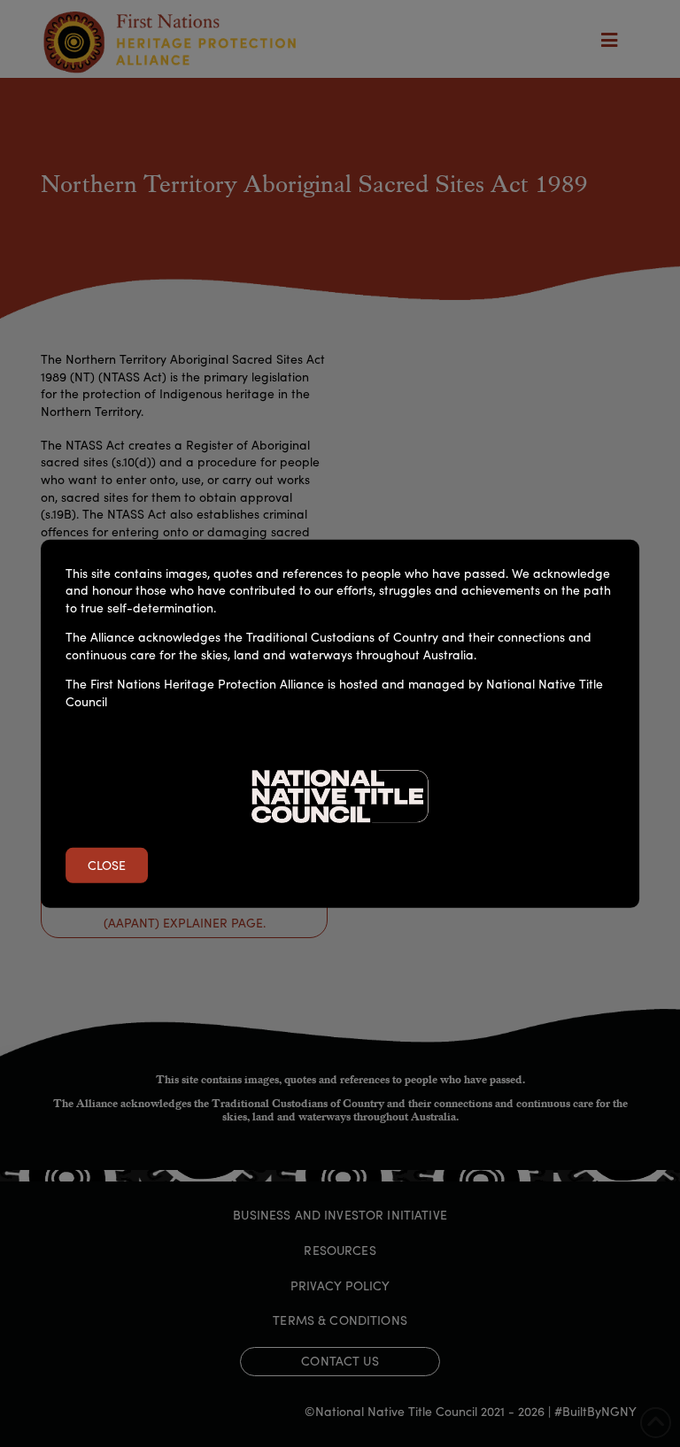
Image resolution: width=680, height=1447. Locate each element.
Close (107, 865)
